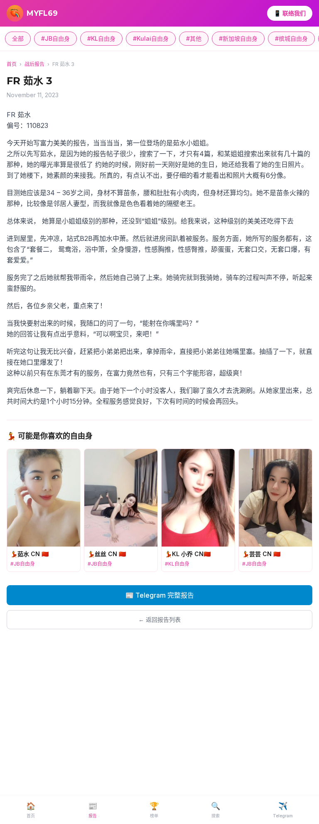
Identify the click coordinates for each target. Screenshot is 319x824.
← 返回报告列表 (159, 619)
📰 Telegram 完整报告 (159, 595)
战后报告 (34, 64)
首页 (12, 64)
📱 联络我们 (290, 13)
